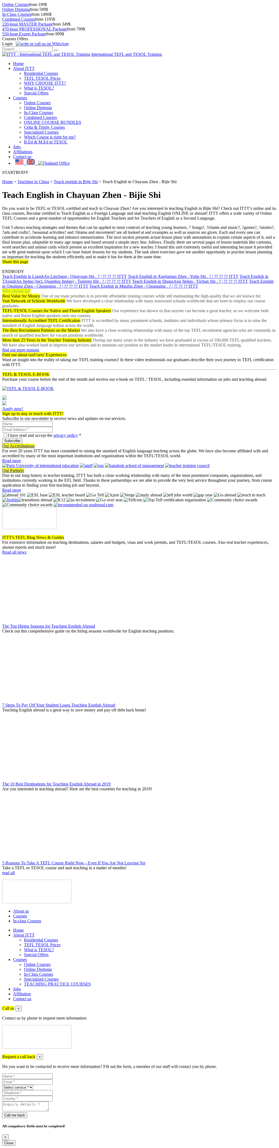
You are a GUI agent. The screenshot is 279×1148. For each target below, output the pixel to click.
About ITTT (24, 68)
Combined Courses (18, 19)
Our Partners (13, 470)
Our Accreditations (18, 446)
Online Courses (15, 4)
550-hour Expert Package (24, 34)
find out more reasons (20, 350)
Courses (20, 98)
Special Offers (36, 93)
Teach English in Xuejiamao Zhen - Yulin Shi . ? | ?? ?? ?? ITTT (183, 276)
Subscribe (12, 441)
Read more (11, 460)
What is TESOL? (39, 88)
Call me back (14, 1115)
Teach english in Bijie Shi (76, 181)
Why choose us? (16, 291)
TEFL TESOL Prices (42, 78)
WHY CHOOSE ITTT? (45, 83)
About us (21, 911)
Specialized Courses (41, 132)
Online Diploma (16, 9)
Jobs (17, 147)
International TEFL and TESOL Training (126, 54)
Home (18, 63)
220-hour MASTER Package (27, 24)
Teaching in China (33, 181)
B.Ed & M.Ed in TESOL (46, 142)
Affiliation (22, 994)
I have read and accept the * (44, 435)
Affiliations (22, 151)
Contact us (22, 156)
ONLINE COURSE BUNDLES (52, 122)
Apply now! (12, 408)
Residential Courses (41, 73)
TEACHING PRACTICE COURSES (57, 984)
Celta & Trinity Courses (44, 127)
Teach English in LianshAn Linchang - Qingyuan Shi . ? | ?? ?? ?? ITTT (64, 276)
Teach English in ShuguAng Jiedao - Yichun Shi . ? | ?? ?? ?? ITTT (190, 281)
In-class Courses (27, 921)
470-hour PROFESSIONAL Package (34, 29)
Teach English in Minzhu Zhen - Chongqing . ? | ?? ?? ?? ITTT (143, 286)
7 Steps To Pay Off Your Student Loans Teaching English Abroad (58, 705)
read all (8, 872)
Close (8, 1143)
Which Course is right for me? (50, 137)
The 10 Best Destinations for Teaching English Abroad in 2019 (56, 784)
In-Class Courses (16, 14)
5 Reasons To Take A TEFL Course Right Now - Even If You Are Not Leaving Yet (73, 863)
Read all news (14, 552)
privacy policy (65, 435)
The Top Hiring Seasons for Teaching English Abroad (48, 626)
